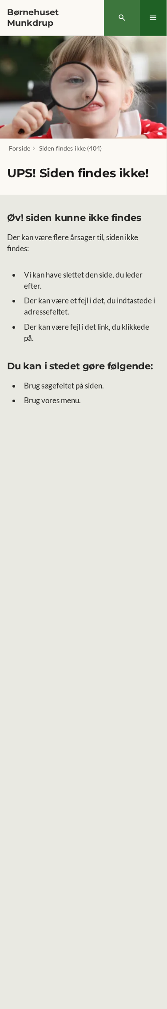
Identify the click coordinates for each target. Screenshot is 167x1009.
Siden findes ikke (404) (70, 148)
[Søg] (122, 18)
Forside (19, 148)
